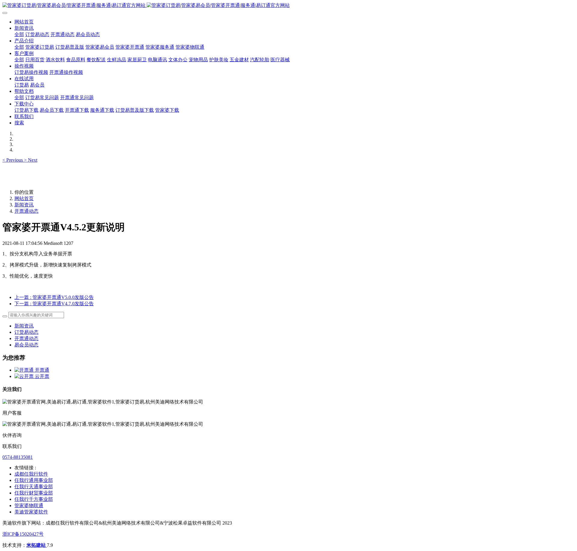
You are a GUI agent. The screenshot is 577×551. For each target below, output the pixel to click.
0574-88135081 (17, 457)
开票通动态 (26, 211)
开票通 (42, 370)
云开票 (42, 376)
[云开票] (24, 376)
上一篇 (54, 297)
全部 (19, 34)
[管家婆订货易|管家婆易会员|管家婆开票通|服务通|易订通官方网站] (288, 5)
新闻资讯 (24, 204)
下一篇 (54, 303)
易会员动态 (26, 344)
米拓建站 (36, 545)
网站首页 (24, 21)
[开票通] (24, 370)
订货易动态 (26, 332)
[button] (13, 160)
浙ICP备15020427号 (23, 534)
